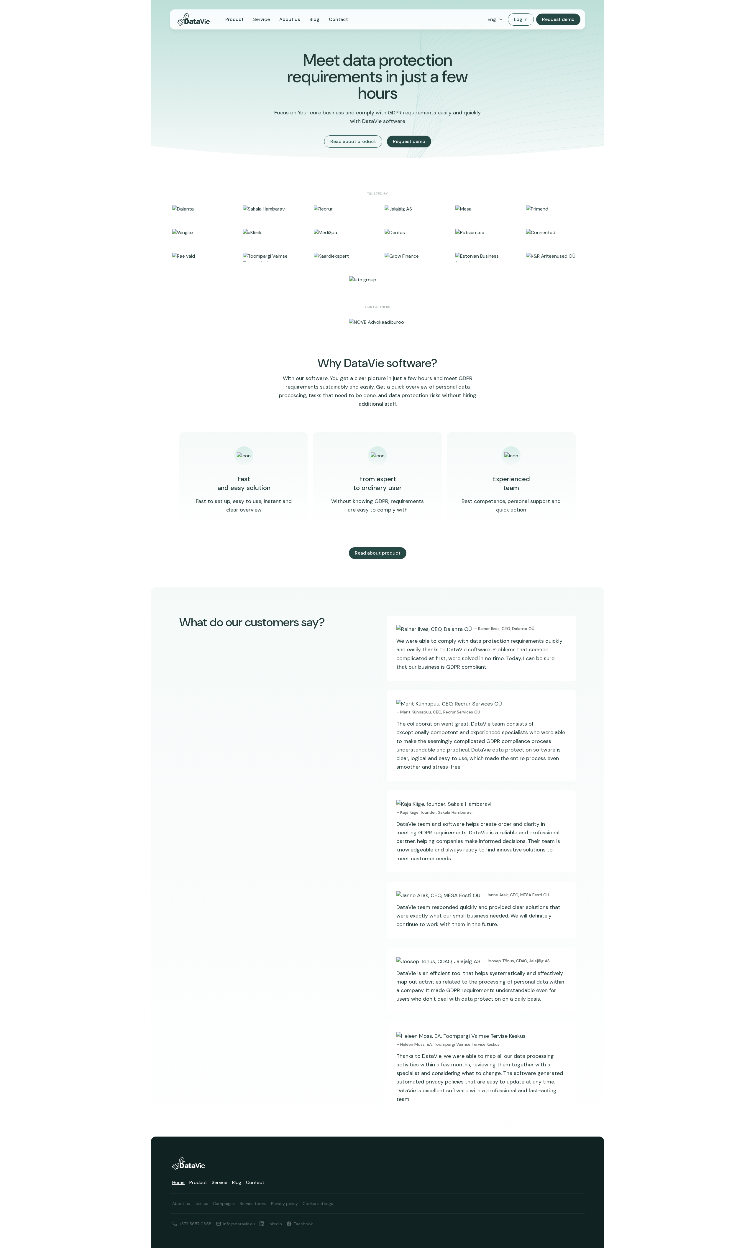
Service (261, 19)
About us (289, 19)
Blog (314, 19)
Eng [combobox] (492, 19)
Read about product (353, 141)
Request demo (558, 19)
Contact (338, 19)
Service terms (252, 1203)
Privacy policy (284, 1203)
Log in (521, 19)
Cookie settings (318, 1203)
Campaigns (224, 1203)
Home (178, 1182)
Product (234, 19)
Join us (201, 1203)
